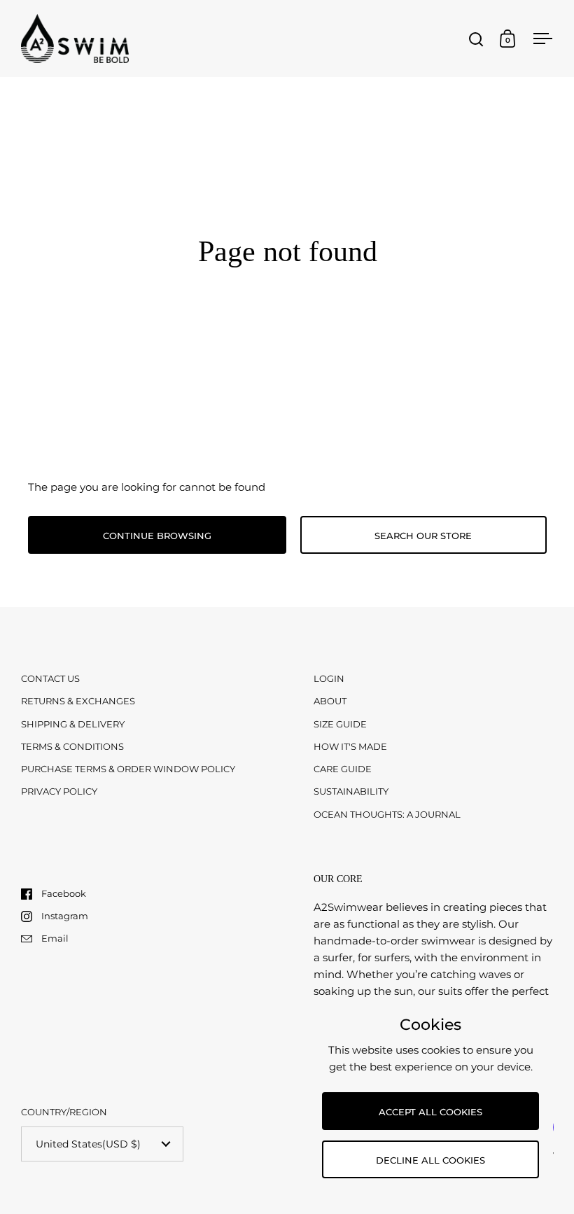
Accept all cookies (430, 1111)
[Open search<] (476, 39)
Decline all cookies (430, 1160)
